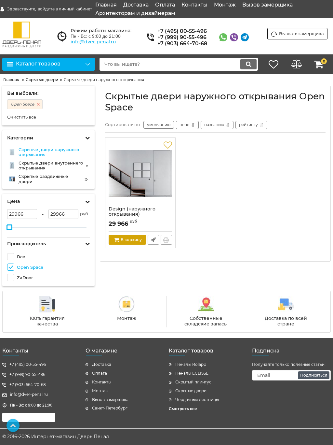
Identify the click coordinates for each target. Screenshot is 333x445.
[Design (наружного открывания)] (140, 173)
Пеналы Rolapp (190, 364)
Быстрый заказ (153, 240)
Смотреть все (183, 408)
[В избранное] (168, 145)
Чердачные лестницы (197, 399)
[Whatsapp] (223, 37)
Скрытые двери (190, 390)
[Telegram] (244, 37)
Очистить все (21, 117)
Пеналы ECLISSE (191, 373)
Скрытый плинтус (193, 382)
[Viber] (234, 37)
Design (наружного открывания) (132, 211)
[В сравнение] (166, 240)
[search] (248, 64)
